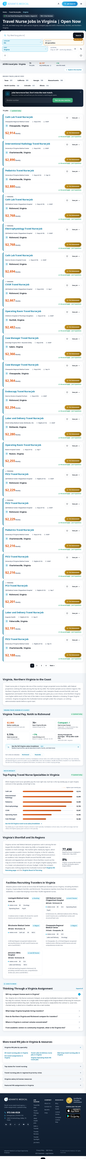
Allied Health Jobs (36, 1120)
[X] (28, 1124)
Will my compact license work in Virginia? (22, 994)
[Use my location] (75, 49)
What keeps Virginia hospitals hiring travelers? (25, 1011)
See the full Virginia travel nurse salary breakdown (22, 824)
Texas (8, 80)
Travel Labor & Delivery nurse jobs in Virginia (41, 1054)
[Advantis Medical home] (16, 4)
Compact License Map (58, 1119)
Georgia (38, 80)
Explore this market (75, 70)
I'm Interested (74, 133)
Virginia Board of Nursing (32, 870)
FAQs (46, 1113)
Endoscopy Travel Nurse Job (20, 391)
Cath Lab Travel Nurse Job (19, 117)
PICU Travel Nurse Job (16, 474)
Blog (56, 1103)
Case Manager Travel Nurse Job (21, 338)
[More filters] (5, 55)
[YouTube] (23, 1124)
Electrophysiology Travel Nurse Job (23, 228)
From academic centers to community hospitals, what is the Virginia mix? (35, 1027)
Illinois (44, 86)
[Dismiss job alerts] (80, 92)
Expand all (79, 988)
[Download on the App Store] (73, 1111)
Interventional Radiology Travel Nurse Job (27, 143)
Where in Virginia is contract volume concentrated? (26, 1022)
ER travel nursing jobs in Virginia (16, 1053)
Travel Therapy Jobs (36, 1113)
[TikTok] (19, 1124)
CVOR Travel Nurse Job (17, 284)
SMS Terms (49, 1150)
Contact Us (47, 1106)
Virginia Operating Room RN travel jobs (41, 1059)
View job (75, 118)
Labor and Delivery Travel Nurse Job (24, 418)
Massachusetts (55, 80)
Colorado (29, 86)
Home (5, 12)
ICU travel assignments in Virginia (14, 1057)
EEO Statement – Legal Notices (44, 1153)
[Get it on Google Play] (73, 1116)
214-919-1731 (19, 1115)
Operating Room (11, 815)
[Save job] (67, 118)
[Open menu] (81, 3)
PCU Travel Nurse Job (16, 585)
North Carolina (11, 86)
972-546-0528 (13, 1112)
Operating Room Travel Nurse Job (23, 311)
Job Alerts (37, 1142)
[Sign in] (58, 4)
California (22, 80)
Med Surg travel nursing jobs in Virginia (68, 1054)
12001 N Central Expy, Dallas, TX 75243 (16, 1119)
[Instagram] (10, 1124)
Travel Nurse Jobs (15, 12)
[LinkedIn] (6, 1124)
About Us (47, 1103)
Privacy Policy (40, 1150)
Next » (52, 665)
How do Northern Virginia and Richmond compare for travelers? (32, 1016)
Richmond (26, 755)
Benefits (47, 1110)
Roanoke (39, 755)
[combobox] (38, 35)
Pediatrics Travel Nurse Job (19, 170)
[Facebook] (15, 1124)
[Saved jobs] (81, 55)
